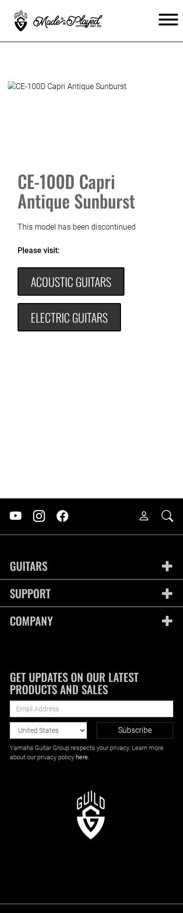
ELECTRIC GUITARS (69, 317)
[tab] (91, 566)
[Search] (172, 516)
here (82, 757)
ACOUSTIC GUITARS (71, 281)
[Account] (149, 516)
